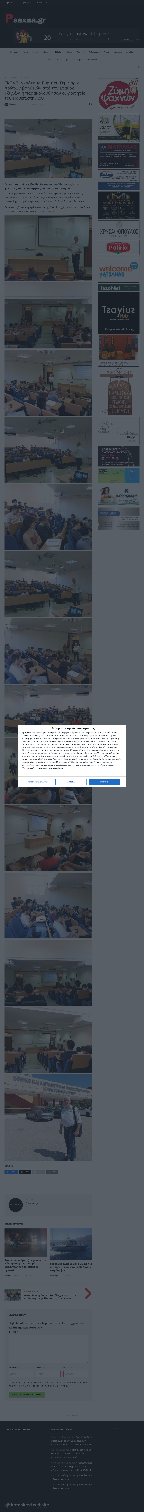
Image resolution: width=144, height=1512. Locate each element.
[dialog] (72, 756)
